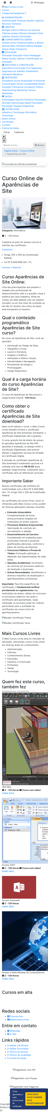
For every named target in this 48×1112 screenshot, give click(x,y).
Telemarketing (9, 90)
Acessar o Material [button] (11, 267)
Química (15, 36)
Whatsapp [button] (39, 2)
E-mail (12, 1034)
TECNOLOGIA (12, 109)
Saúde (28, 102)
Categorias (7, 13)
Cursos (5, 10)
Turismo (32, 90)
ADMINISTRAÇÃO (13, 17)
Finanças (21, 20)
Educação (7, 55)
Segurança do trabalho (13, 71)
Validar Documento (19, 1048)
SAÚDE (8, 96)
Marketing (22, 90)
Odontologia (17, 102)
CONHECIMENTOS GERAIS (18, 39)
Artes (13, 42)
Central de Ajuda (10, 128)
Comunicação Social (12, 83)
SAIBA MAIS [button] (8, 793)
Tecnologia (7, 115)
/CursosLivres (16, 1016)
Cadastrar (19, 132)
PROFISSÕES (10, 77)
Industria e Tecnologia (13, 112)
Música (29, 46)
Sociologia (25, 36)
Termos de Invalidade (20, 1055)
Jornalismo (29, 87)
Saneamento (32, 71)
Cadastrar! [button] (7, 249)
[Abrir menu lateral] (4, 141)
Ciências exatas (10, 33)
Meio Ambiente (18, 46)
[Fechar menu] (4, 137)
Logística (39, 20)
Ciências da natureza (29, 30)
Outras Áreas (8, 49)
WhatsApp (14, 1031)
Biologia (6, 30)
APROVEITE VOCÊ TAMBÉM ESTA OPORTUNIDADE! (35, 1098)
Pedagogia (35, 55)
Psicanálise (37, 102)
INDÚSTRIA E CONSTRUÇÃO (19, 65)
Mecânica (17, 74)
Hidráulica (7, 74)
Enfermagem (8, 99)
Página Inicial (10, 150)
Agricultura (7, 68)
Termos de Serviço (18, 1051)
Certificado (7, 121)
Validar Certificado (18, 1045)
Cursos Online (27, 150)
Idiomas (6, 46)
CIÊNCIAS (9, 27)
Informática (30, 112)
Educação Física (21, 55)
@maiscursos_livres (19, 1019)
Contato (6, 125)
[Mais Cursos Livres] (12, 6)
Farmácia (28, 99)
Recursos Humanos (11, 23)
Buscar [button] (40, 145)
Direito (41, 83)
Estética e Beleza (34, 42)
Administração (9, 20)
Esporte (19, 99)
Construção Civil (22, 68)
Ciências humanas (28, 33)
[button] (4, 2)
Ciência (14, 30)
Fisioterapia (40, 99)
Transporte (21, 49)
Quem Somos (8, 118)
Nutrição (6, 102)
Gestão (30, 20)
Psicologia (7, 106)
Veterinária (7, 93)
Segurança (36, 68)
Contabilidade (30, 83)
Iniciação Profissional (12, 87)
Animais (6, 42)
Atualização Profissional (33, 80)
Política (39, 87)
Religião (38, 46)
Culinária (21, 42)
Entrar (7, 132)
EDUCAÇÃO (10, 52)
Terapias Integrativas (23, 106)
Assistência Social (11, 80)
